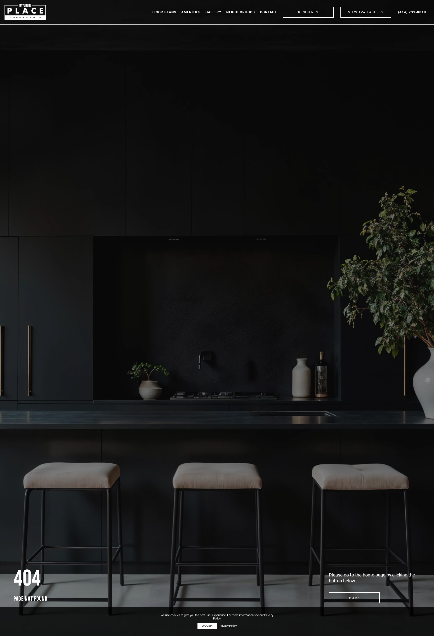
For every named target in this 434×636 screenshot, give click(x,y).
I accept (207, 626)
